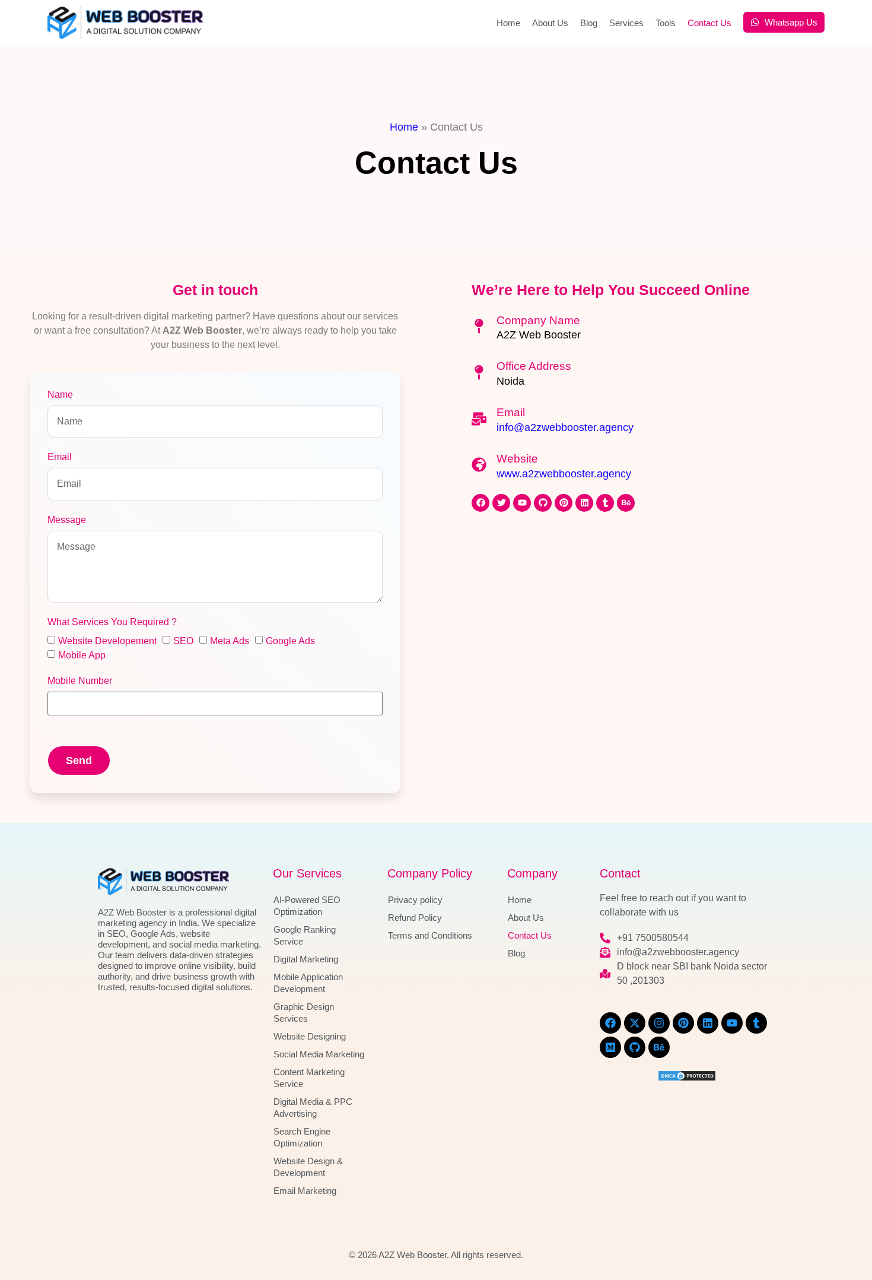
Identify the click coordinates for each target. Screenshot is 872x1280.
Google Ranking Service (304, 935)
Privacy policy (415, 900)
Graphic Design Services (303, 1013)
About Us (550, 23)
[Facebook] (480, 503)
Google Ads (290, 641)
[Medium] (610, 1047)
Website (517, 458)
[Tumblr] (605, 503)
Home (508, 23)
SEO (183, 641)
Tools (665, 23)
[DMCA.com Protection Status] (687, 1078)
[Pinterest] (563, 503)
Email (59, 457)
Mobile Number (79, 681)
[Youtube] (522, 503)
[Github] (543, 503)
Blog (588, 23)
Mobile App (82, 655)
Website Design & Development (308, 1167)
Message (66, 520)
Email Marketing (304, 1191)
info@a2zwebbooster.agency (565, 427)
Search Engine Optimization (301, 1137)
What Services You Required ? (112, 622)
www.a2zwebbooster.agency (564, 474)
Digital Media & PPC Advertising (312, 1108)
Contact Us (709, 23)
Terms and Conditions (430, 935)
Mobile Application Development (308, 983)
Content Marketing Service (309, 1078)
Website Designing (309, 1036)
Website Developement (107, 641)
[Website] (479, 464)
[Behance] (626, 503)
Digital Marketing (305, 959)
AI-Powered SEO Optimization (306, 906)
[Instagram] (659, 1023)
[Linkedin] (584, 503)
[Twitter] (501, 503)
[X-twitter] (634, 1023)
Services (626, 23)
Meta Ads (229, 641)
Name (60, 395)
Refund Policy (415, 918)
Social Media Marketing (318, 1054)
